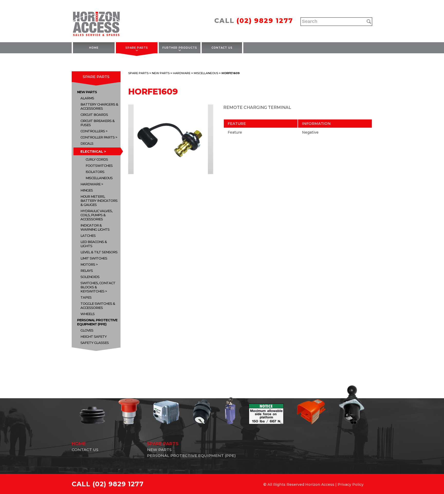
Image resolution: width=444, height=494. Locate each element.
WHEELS (87, 314)
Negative (310, 132)
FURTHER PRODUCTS (179, 47)
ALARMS (87, 98)
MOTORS (87, 264)
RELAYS (86, 270)
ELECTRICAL (91, 151)
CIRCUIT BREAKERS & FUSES (97, 123)
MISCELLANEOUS (99, 178)
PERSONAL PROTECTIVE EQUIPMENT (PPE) (97, 322)
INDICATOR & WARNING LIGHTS (94, 227)
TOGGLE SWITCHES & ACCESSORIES (97, 305)
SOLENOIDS (89, 277)
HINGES (86, 190)
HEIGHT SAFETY (93, 336)
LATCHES (88, 235)
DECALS (86, 143)
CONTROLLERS (92, 131)
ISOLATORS (95, 172)
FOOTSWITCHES (99, 165)
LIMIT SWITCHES (93, 258)
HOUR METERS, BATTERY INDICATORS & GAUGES (98, 200)
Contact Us (222, 47)
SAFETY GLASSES (94, 343)
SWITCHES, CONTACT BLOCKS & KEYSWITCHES (97, 287)
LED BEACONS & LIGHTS (93, 244)
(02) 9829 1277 (265, 20)
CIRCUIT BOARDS (94, 114)
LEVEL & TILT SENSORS (98, 252)
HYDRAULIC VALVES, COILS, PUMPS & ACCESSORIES (96, 215)
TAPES (85, 297)
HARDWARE (90, 184)
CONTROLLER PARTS (97, 137)
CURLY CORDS (97, 159)
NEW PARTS (87, 92)
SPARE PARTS (136, 47)
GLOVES (86, 330)
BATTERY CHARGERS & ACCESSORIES (99, 106)
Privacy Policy (351, 484)
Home (93, 47)
